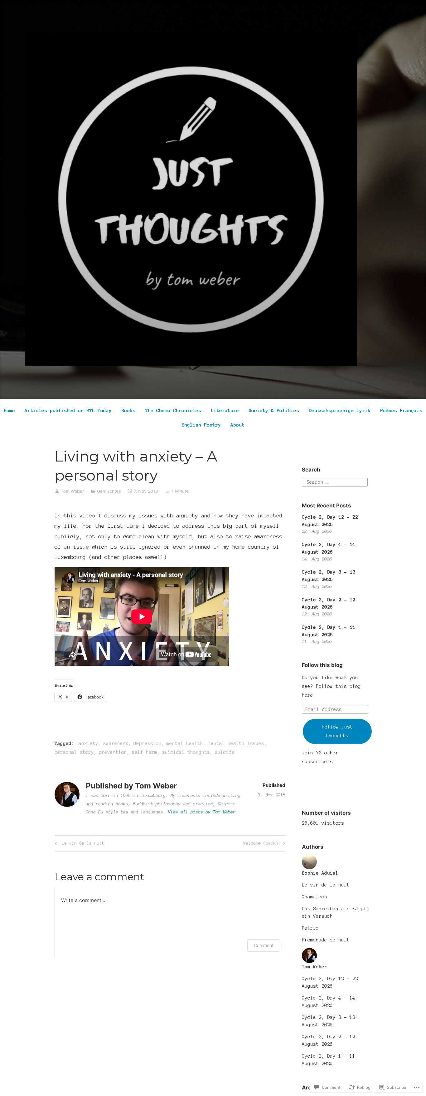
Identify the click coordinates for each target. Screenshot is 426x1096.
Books (128, 410)
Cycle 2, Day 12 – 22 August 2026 (330, 982)
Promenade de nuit (326, 939)
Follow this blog (322, 665)
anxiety (88, 743)
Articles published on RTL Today (68, 410)
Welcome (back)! (262, 844)
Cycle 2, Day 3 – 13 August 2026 (328, 1021)
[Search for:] (335, 481)
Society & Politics (274, 410)
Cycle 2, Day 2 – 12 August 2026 (328, 1040)
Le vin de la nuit (78, 844)
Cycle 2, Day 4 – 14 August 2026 (328, 1001)
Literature (225, 410)
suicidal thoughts (186, 752)
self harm (144, 752)
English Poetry (201, 424)
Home (9, 410)
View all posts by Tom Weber (201, 812)
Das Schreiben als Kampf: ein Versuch (335, 912)
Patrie (310, 928)
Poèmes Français (401, 410)
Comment (264, 945)
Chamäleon (314, 896)
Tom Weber (72, 491)
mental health (185, 743)
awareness (115, 743)
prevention (113, 752)
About (237, 424)
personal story (74, 752)
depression (147, 743)
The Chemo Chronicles (173, 410)
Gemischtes (109, 491)
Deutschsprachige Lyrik (339, 410)
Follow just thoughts (337, 731)
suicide (225, 752)
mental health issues (236, 743)
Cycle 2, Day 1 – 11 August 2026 (328, 1060)
